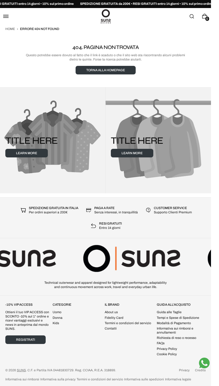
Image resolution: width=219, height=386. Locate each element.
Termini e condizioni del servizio (100, 379)
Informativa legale (178, 379)
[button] (6, 16)
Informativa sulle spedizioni (144, 379)
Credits (200, 370)
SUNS (21, 370)
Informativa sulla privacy (58, 379)
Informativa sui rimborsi (22, 379)
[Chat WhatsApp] (204, 363)
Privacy (184, 370)
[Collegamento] (105, 4)
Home (10, 29)
